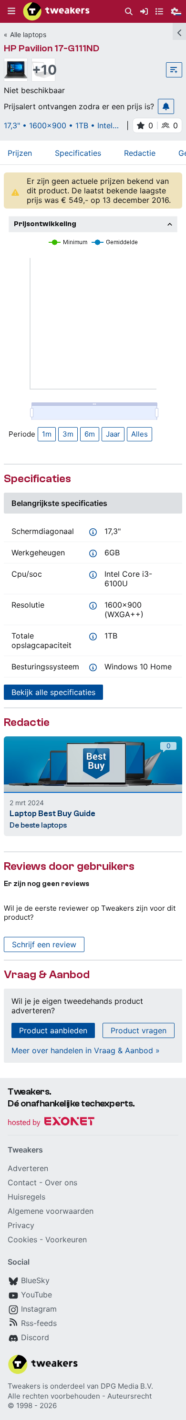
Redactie (139, 153)
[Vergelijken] (174, 69)
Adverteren (28, 1168)
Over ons (61, 1182)
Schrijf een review (44, 944)
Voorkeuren (66, 1239)
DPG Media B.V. (127, 1386)
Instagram (39, 1309)
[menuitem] (128, 11)
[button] (11, 11)
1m (47, 433)
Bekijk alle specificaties (53, 692)
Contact (22, 1182)
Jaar (113, 433)
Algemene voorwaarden (50, 1211)
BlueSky (35, 1280)
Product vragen (138, 1030)
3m (67, 433)
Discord (35, 1337)
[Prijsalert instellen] (166, 106)
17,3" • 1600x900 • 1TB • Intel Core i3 (58, 125)
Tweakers (24, 1386)
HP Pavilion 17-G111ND (51, 48)
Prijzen (20, 153)
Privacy (21, 1225)
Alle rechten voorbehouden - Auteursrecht (80, 1396)
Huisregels (26, 1196)
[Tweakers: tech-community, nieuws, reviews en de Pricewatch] (56, 11)
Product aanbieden (53, 1030)
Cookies (22, 1239)
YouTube (36, 1294)
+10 (43, 70)
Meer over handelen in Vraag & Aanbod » (85, 1050)
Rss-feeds (39, 1323)
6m (89, 433)
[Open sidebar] (179, 31)
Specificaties (78, 153)
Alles (139, 433)
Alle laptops (28, 34)
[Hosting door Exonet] (51, 1122)
